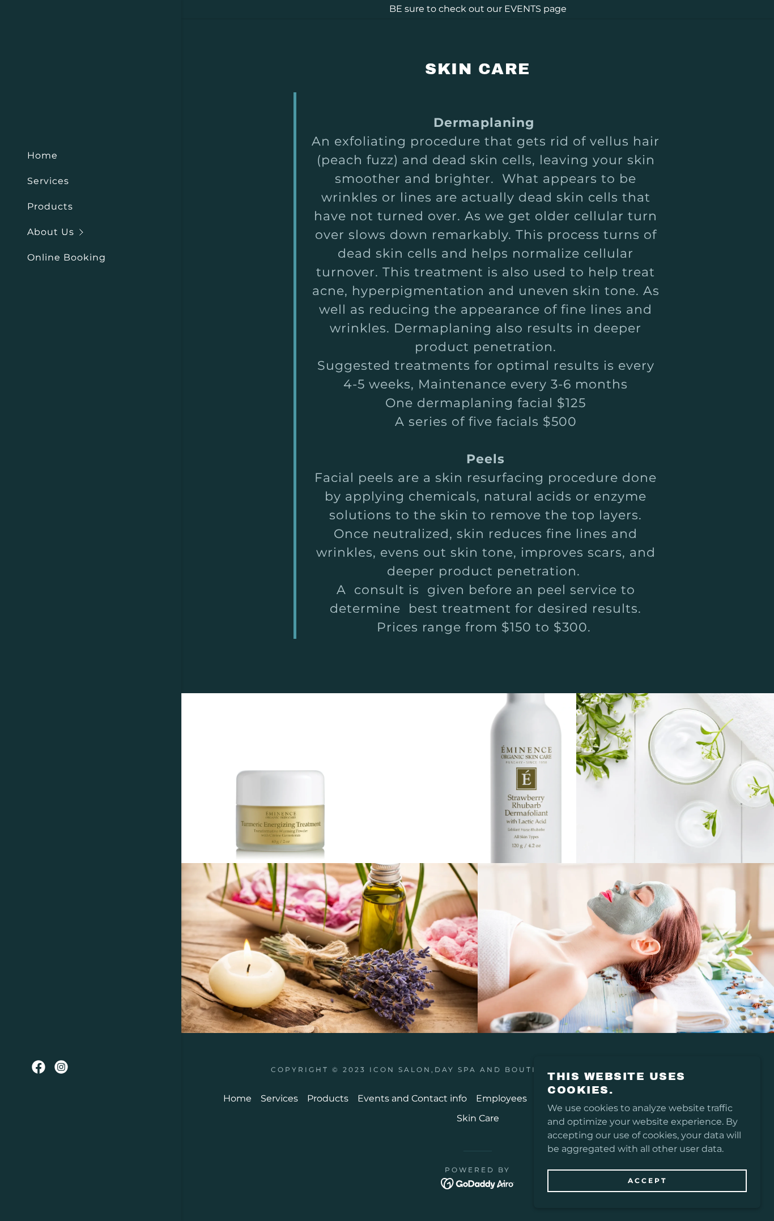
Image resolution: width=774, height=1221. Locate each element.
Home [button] (237, 1098)
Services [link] (48, 181)
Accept (647, 1180)
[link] (38, 1067)
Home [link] (42, 155)
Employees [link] (501, 1098)
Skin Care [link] (478, 1118)
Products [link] (50, 206)
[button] (104, 232)
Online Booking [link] (66, 257)
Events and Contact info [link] (412, 1098)
